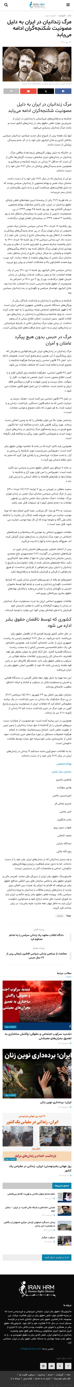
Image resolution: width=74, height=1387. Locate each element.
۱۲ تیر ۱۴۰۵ (49, 1198)
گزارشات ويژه (50, 15)
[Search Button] (6, 5)
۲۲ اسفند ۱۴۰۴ (47, 1215)
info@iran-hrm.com (31, 1349)
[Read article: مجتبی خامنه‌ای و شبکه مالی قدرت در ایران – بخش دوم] (64, 1211)
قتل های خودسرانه (62, 1378)
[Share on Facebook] (63, 91)
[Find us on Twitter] (60, 1366)
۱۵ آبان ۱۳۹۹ (48, 1230)
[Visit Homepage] (37, 5)
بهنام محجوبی (63, 764)
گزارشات (61, 15)
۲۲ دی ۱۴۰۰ (66, 42)
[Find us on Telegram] (43, 1366)
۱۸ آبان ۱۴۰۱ (48, 1242)
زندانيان (41, 1374)
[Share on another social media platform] (11, 91)
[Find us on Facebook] (68, 1366)
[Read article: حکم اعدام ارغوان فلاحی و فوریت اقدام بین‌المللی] (64, 1197)
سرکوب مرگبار (48, 1237)
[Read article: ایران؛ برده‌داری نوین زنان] (37, 1073)
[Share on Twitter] (46, 91)
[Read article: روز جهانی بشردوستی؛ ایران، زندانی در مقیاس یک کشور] (37, 1137)
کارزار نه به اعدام (42, 1378)
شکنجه (60, 916)
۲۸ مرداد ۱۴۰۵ (64, 1175)
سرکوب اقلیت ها (27, 1374)
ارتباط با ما (15, 1378)
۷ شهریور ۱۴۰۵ (64, 1043)
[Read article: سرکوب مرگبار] (64, 1241)
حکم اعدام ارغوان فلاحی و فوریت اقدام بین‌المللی (31, 1194)
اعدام (50, 1374)
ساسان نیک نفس (61, 772)
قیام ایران (27, 1378)
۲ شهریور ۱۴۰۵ (64, 1107)
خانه (69, 15)
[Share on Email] (28, 91)
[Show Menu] (68, 5)
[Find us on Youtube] (51, 1366)
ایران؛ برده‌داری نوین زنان (55, 1102)
